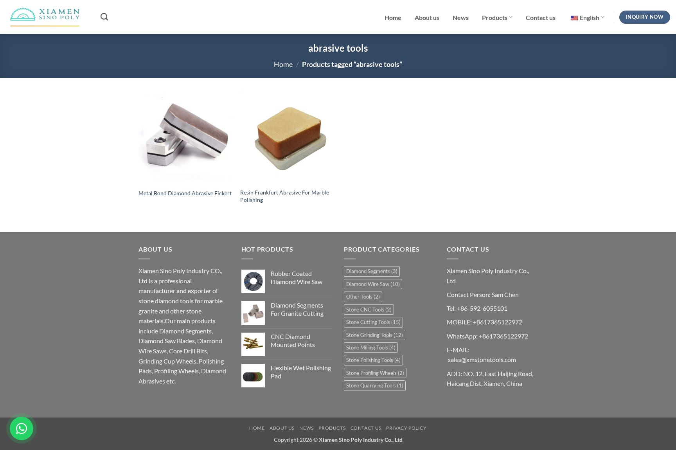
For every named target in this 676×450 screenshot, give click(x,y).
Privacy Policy (406, 428)
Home (393, 17)
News (461, 17)
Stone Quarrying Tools (374, 385)
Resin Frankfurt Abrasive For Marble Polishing (284, 196)
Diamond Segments (371, 271)
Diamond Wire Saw (373, 284)
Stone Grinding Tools (374, 335)
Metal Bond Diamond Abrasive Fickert (185, 193)
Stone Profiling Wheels (375, 373)
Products (494, 17)
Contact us (541, 17)
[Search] (104, 16)
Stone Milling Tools (371, 347)
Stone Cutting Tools (373, 322)
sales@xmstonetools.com (482, 359)
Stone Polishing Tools (373, 360)
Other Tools (363, 296)
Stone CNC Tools (369, 309)
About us (427, 17)
